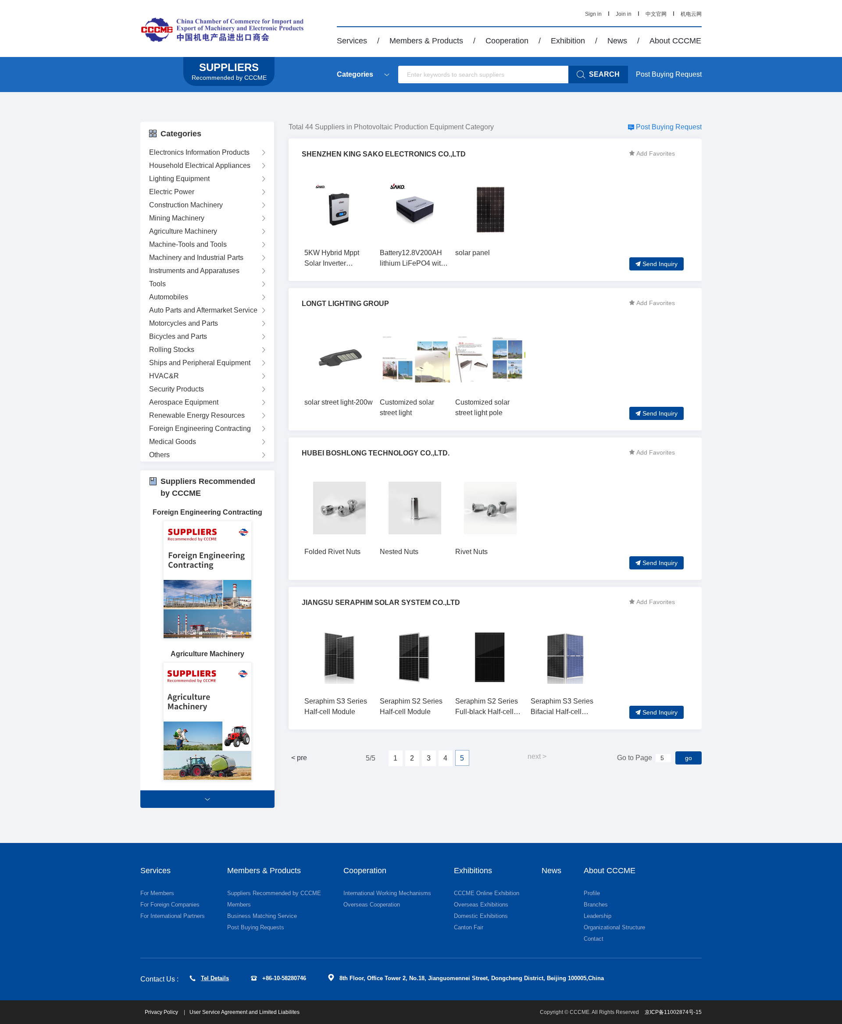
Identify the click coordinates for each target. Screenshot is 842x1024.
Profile (592, 893)
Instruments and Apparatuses (194, 270)
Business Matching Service (262, 916)
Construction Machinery (186, 205)
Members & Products (426, 40)
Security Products (176, 389)
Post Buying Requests (255, 927)
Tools (157, 284)
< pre (299, 757)
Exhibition (568, 40)
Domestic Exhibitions (481, 916)
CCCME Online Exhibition (486, 893)
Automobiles (168, 297)
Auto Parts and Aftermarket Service (203, 310)
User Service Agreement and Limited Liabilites (244, 1012)
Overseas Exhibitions (481, 904)
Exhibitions (473, 870)
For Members (157, 893)
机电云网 (691, 14)
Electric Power (171, 192)
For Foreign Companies (170, 904)
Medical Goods (172, 441)
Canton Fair (468, 927)
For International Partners (172, 916)
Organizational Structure (614, 927)
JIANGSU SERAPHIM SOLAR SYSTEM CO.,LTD (381, 602)
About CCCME (675, 40)
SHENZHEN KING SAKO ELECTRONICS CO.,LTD (384, 154)
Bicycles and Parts (178, 336)
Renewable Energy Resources (197, 415)
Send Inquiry (660, 263)
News (617, 40)
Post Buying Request (669, 74)
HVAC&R (164, 376)
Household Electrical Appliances (199, 165)
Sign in (593, 14)
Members (239, 904)
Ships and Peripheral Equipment (199, 362)
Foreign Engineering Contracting (200, 428)
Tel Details (215, 978)
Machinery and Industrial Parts (196, 257)
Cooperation (506, 40)
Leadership (597, 916)
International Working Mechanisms (387, 893)
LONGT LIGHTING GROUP (345, 303)
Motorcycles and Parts (183, 323)
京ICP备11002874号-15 (673, 1012)
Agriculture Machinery (183, 231)
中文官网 (656, 14)
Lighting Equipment (179, 178)
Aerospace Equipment (183, 402)
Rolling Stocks (171, 349)
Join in (624, 14)
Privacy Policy (162, 1012)
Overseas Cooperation (371, 904)
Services (352, 40)
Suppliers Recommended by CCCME (274, 893)
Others (159, 455)
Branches (596, 904)
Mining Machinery (176, 218)
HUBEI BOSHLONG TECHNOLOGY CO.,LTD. (376, 453)
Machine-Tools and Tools (188, 244)
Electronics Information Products (199, 152)
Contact (593, 938)
